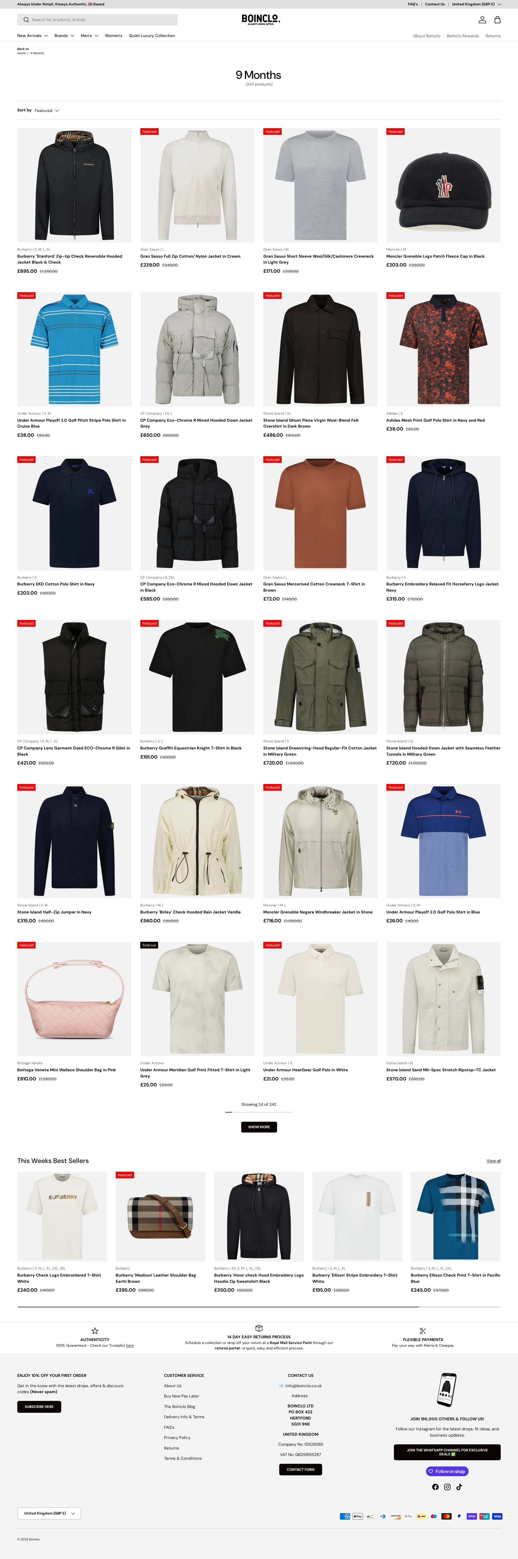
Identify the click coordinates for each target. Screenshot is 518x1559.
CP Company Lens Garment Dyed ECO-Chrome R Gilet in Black (73, 751)
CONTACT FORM (301, 1469)
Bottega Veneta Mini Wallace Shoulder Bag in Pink (66, 1070)
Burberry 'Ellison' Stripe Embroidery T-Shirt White (355, 1278)
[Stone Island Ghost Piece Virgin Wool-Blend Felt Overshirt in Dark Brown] (320, 349)
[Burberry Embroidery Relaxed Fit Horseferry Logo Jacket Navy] (443, 513)
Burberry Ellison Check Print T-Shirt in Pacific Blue (455, 1278)
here (130, 1345)
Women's (113, 35)
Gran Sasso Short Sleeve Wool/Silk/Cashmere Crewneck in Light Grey (318, 259)
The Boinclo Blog (179, 1406)
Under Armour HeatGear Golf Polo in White (305, 1070)
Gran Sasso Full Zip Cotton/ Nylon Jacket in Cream (190, 256)
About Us (173, 1386)
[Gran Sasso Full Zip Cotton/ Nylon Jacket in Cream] (197, 185)
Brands (61, 35)
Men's (86, 35)
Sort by (24, 110)
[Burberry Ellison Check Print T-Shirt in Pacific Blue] (456, 1216)
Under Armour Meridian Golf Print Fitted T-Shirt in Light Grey (195, 1073)
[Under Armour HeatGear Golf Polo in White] (320, 999)
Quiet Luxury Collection (152, 35)
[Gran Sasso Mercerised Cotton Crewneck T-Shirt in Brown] (320, 513)
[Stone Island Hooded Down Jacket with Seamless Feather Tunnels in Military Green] (443, 677)
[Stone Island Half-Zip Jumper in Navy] (74, 841)
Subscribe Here (39, 1406)
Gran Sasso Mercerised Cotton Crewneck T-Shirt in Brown (314, 587)
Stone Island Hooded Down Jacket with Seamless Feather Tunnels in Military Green (443, 751)
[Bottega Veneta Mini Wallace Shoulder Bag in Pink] (74, 999)
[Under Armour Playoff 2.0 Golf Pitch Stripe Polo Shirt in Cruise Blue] (74, 349)
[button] (497, 20)
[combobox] (97, 20)
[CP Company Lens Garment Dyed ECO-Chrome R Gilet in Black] (74, 677)
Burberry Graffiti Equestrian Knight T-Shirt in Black (191, 748)
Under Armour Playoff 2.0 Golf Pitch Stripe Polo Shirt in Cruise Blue (71, 423)
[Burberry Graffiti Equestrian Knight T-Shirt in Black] (197, 677)
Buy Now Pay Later (181, 1396)
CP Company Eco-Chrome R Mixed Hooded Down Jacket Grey (196, 423)
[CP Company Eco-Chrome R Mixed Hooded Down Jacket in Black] (197, 513)
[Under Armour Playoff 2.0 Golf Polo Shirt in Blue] (443, 841)
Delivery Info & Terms (184, 1417)
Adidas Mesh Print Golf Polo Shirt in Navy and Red (435, 420)
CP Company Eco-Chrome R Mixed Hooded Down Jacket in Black (196, 587)
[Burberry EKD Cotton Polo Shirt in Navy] (74, 513)
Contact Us (435, 4)
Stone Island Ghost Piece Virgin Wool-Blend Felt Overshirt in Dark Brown (311, 423)
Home (21, 53)
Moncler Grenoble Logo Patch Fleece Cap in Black (435, 256)
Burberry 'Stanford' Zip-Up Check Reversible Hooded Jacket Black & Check (69, 259)
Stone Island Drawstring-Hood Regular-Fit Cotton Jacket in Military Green (320, 751)
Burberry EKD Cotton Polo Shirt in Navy (56, 584)
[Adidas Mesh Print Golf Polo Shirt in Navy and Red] (443, 349)
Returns (493, 36)
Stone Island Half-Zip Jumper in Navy (54, 912)
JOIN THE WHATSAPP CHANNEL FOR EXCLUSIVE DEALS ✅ (447, 1452)
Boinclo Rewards (463, 36)
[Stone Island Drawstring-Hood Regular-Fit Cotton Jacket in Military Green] (320, 677)
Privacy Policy (177, 1437)
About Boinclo (427, 36)
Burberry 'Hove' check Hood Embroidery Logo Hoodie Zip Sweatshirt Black (259, 1278)
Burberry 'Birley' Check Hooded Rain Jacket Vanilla (190, 912)
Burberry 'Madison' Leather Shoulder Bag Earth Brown (156, 1278)
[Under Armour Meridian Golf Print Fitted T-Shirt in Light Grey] (197, 999)
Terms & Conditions (183, 1458)
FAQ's (413, 4)
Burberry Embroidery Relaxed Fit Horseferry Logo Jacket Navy (442, 587)
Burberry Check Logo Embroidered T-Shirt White (59, 1278)
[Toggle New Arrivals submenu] (46, 35)
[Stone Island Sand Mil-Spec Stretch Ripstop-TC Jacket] (443, 999)
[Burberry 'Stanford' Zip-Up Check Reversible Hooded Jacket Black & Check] (74, 185)
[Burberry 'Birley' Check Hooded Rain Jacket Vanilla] (197, 841)
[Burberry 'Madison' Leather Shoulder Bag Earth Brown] (161, 1216)
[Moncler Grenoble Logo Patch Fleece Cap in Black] (443, 185)
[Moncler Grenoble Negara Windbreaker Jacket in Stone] (320, 841)
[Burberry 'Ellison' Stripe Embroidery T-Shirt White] (357, 1216)
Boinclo (34, 1539)
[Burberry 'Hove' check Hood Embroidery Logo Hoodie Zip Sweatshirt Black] (259, 1216)
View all (494, 1161)
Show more (259, 1127)
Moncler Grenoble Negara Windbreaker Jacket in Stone (318, 912)
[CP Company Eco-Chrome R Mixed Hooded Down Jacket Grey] (197, 349)
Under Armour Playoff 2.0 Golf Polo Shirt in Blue (433, 912)
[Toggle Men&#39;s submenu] (96, 35)
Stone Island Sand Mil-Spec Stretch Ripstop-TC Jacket (441, 1070)
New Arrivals (29, 35)
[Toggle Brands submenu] (72, 35)
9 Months (37, 53)
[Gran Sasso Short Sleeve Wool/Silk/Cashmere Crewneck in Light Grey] (320, 185)
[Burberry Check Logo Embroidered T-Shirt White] (62, 1216)
